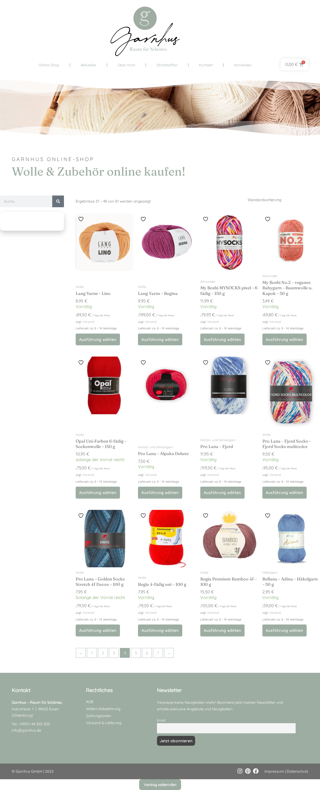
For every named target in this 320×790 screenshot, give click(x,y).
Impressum (274, 771)
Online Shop (49, 65)
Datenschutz (297, 771)
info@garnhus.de (26, 730)
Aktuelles (88, 65)
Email (161, 720)
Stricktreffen (167, 65)
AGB (89, 701)
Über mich (126, 65)
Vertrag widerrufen (160, 784)
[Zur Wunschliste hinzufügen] (81, 219)
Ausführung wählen (97, 339)
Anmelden (243, 65)
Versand (88, 322)
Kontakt (206, 65)
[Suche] (58, 201)
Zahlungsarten (98, 715)
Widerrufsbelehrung (103, 708)
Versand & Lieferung (103, 722)
